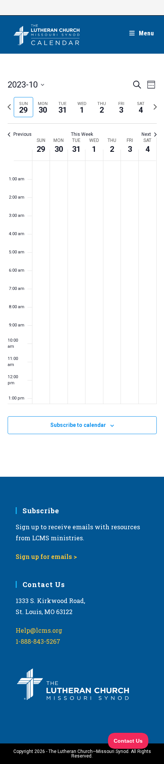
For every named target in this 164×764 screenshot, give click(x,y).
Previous (22, 134)
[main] (82, 265)
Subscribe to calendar (78, 425)
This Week (82, 134)
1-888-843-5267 (38, 641)
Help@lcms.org (39, 630)
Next (146, 134)
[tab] (23, 107)
